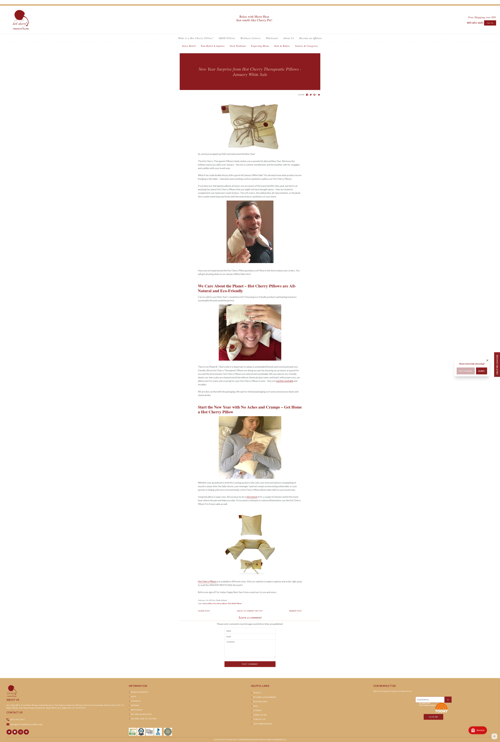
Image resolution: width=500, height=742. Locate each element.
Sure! (481, 371)
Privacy (257, 693)
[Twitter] (9, 732)
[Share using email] (319, 95)
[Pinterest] (26, 732)
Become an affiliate (141, 714)
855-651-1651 (475, 23)
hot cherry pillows (220, 603)
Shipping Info (260, 702)
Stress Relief (189, 45)
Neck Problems (238, 45)
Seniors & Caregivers (306, 45)
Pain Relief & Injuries (213, 45)
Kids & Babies (282, 45)
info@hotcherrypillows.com (26, 725)
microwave (251, 496)
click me (433, 717)
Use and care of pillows (144, 719)
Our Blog (136, 701)
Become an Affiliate (310, 38)
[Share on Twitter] (311, 95)
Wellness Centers (250, 38)
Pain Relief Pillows (235, 603)
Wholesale (272, 38)
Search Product (139, 692)
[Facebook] (14, 732)
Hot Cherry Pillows (207, 581)
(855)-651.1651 (17, 719)
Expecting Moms (260, 45)
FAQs (255, 706)
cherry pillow (207, 603)
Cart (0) (490, 23)
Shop (133, 697)
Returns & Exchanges (264, 697)
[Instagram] (20, 732)
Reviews (135, 705)
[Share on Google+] (314, 95)
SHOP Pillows (227, 38)
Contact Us (259, 719)
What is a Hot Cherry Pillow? (195, 38)
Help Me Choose (497, 365)
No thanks (466, 371)
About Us (288, 38)
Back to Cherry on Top (249, 611)
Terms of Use (260, 715)
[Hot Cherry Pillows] (20, 10)
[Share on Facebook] (307, 95)
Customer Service (262, 724)
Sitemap (257, 710)
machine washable (284, 381)
